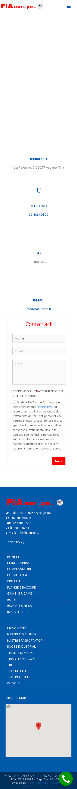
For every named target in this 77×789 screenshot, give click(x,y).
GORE (11, 600)
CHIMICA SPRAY (18, 563)
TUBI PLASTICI (17, 677)
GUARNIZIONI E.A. (20, 606)
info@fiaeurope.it (38, 309)
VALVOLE (13, 683)
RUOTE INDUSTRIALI (22, 646)
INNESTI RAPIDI (18, 612)
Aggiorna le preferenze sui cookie (45, 784)
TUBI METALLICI (18, 671)
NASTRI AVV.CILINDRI (22, 634)
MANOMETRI (16, 628)
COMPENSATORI (19, 569)
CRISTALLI (14, 581)
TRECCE (12, 665)
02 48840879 (38, 214)
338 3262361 (22, 528)
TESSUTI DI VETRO (20, 653)
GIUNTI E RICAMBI (20, 593)
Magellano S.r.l (37, 783)
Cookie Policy (15, 542)
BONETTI (13, 557)
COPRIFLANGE (17, 575)
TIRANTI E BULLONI (21, 659)
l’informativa (44, 407)
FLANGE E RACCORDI (22, 587)
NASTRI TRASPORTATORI (25, 640)
